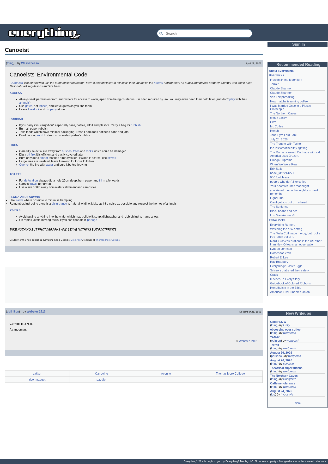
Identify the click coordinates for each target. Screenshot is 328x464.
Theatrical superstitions (286, 368)
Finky (286, 325)
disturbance (59, 203)
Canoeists (16, 83)
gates (28, 106)
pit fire (31, 154)
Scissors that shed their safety (289, 270)
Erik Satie (276, 168)
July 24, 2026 (279, 139)
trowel (33, 184)
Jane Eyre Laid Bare (283, 135)
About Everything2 (281, 71)
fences (43, 106)
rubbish (136, 125)
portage (92, 220)
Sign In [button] (298, 44)
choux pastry (278, 117)
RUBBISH (16, 119)
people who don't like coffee (288, 181)
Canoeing (101, 373)
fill (100, 180)
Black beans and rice (284, 211)
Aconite (166, 373)
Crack (274, 274)
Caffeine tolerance (282, 383)
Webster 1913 (36, 311)
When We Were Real (284, 164)
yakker (37, 373)
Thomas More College (108, 239)
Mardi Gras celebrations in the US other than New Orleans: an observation (296, 242)
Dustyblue (289, 379)
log (273, 394)
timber (44, 158)
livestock (33, 109)
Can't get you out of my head (288, 202)
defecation (31, 180)
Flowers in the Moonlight (286, 80)
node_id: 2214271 (282, 173)
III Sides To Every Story (285, 279)
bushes (67, 151)
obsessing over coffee (285, 329)
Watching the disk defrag (286, 229)
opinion (276, 340)
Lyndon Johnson (281, 249)
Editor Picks (277, 220)
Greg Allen (76, 239)
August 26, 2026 (281, 352)
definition (13, 311)
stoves (112, 158)
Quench (24, 164)
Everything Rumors (282, 224)
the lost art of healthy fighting (288, 148)
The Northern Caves (283, 113)
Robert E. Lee (279, 257)
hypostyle (287, 394)
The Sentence (279, 206)
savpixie (288, 363)
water (49, 164)
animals (24, 102)
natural (158, 83)
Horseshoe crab (280, 253)
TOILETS (15, 174)
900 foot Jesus (279, 177)
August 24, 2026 (281, 391)
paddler (102, 379)
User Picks (276, 75)
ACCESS (16, 93)
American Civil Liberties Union (290, 292)
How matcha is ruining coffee (289, 101)
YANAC (275, 337)
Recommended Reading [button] (298, 65)
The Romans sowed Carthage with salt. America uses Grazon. (296, 154)
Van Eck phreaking (282, 97)
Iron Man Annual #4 (283, 215)
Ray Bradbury (279, 261)
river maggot (37, 379)
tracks (19, 200)
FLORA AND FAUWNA (25, 197)
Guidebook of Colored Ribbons (290, 283)
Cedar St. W (278, 322)
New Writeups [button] (298, 313)
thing (10, 63)
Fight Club (277, 198)
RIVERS (15, 210)
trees (76, 151)
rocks (89, 151)
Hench (274, 130)
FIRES (14, 145)
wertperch (289, 333)
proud (39, 135)
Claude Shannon (281, 88)
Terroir (274, 84)
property (51, 109)
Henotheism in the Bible (285, 287)
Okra (273, 122)
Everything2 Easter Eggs (286, 266)
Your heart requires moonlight (289, 186)
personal (277, 356)
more (298, 402)
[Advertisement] (164, 12)
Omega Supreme (281, 160)
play (232, 99)
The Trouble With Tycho (285, 143)
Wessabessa (30, 63)
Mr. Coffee (276, 126)
